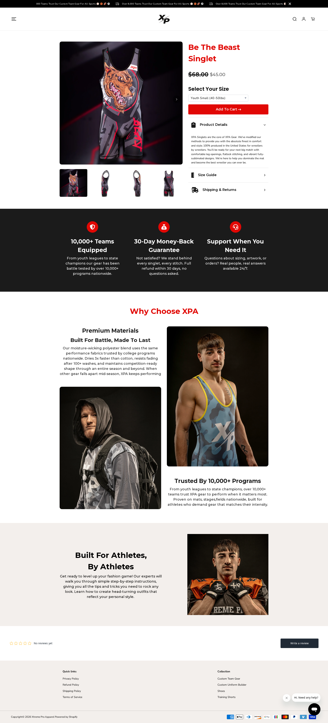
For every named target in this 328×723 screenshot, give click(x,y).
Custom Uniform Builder (232, 685)
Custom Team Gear (229, 678)
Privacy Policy (71, 678)
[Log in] (304, 19)
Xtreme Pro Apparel (43, 717)
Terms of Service (72, 697)
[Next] (176, 99)
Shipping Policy (72, 691)
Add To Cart (226, 109)
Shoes (221, 691)
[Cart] (313, 19)
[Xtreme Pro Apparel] (164, 19)
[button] (13, 19)
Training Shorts (227, 697)
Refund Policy (71, 685)
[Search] (294, 19)
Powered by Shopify (66, 717)
